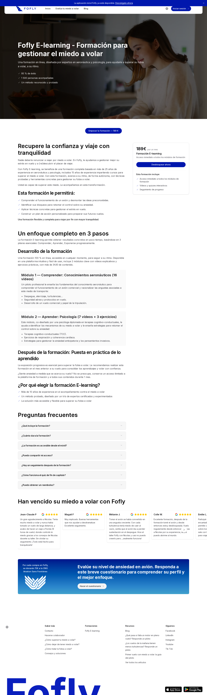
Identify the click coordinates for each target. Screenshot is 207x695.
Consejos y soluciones (55, 653)
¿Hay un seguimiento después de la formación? (46, 465)
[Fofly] (26, 8)
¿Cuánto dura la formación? (36, 435)
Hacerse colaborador (55, 635)
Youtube (169, 644)
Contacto (49, 631)
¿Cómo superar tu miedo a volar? (60, 640)
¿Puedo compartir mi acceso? (37, 455)
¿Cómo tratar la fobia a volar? (58, 649)
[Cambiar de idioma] (166, 8)
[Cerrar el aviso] (203, 3)
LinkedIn (169, 635)
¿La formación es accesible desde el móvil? (44, 445)
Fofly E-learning (92, 631)
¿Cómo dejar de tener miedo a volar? (62, 644)
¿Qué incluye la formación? (35, 425)
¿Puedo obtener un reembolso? (37, 485)
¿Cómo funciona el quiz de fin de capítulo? (43, 475)
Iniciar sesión (179, 8)
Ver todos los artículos (135, 662)
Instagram (170, 640)
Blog (86, 8)
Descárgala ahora (124, 3)
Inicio (48, 8)
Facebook (170, 631)
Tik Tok (169, 649)
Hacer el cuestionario (90, 586)
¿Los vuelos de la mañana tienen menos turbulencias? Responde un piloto (141, 646)
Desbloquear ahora (161, 164)
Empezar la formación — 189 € (103, 131)
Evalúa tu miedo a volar (67, 8)
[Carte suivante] (184, 529)
